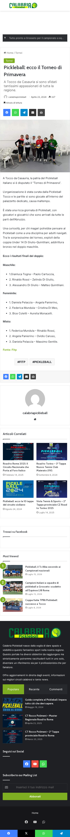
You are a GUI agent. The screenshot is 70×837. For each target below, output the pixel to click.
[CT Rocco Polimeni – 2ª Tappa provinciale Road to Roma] (12, 736)
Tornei (18, 52)
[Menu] (4, 7)
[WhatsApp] (15, 112)
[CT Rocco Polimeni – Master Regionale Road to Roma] (12, 720)
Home (9, 52)
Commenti (55, 689)
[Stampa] (41, 112)
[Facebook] (6, 112)
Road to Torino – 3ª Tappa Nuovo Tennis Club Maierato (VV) (51, 467)
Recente (34, 689)
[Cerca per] (65, 7)
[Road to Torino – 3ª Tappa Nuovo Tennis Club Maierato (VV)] (51, 451)
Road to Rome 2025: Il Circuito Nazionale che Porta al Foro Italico (16, 467)
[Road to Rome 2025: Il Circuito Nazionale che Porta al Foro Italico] (18, 451)
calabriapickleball (17, 97)
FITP (22, 362)
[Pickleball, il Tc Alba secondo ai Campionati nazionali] (13, 571)
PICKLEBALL (43, 362)
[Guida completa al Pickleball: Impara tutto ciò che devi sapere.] (12, 704)
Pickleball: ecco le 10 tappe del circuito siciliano (18, 503)
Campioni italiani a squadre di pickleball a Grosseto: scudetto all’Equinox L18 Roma (43, 586)
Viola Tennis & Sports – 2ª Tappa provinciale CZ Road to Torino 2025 (51, 505)
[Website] (35, 419)
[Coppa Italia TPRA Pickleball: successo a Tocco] (13, 605)
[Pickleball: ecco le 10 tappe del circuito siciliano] (18, 489)
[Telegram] (24, 112)
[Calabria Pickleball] (23, 5)
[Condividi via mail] (32, 112)
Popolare (13, 689)
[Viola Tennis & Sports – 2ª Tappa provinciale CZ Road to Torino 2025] (51, 489)
